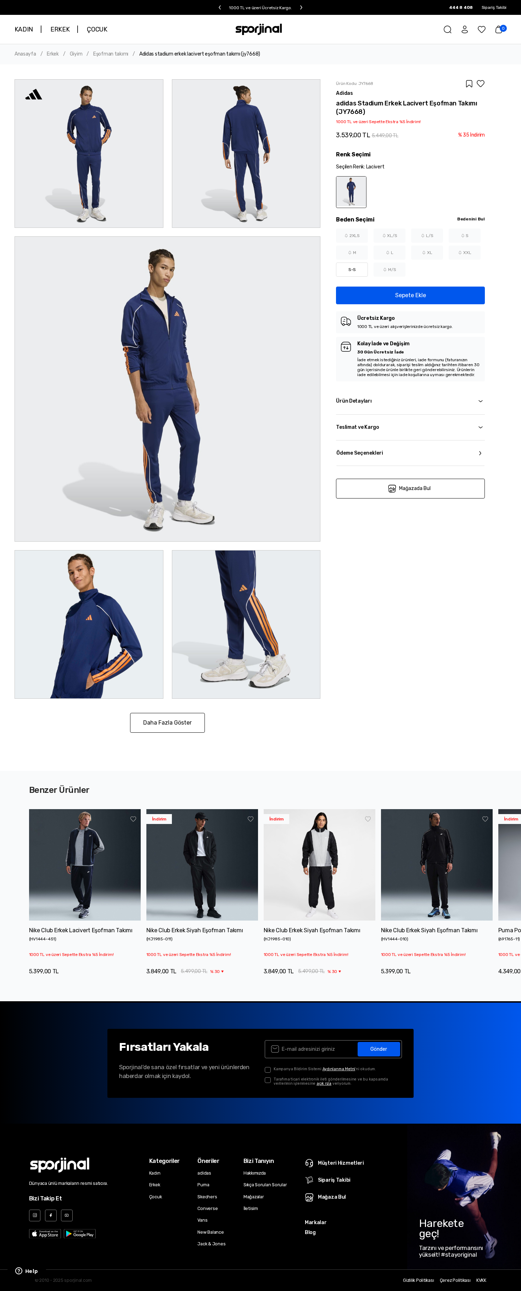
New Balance (210, 1232)
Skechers (207, 1196)
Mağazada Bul (415, 488)
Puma (203, 1184)
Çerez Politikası (455, 1280)
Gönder (378, 1049)
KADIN (24, 29)
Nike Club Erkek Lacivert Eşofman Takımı (81, 930)
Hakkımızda (254, 1173)
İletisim (250, 1208)
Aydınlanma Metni (339, 1069)
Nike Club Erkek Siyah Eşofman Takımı (194, 930)
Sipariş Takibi (494, 7)
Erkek (53, 54)
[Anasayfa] (259, 29)
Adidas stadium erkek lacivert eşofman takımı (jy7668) (199, 54)
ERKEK (59, 29)
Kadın (155, 1173)
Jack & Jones (211, 1243)
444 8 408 (461, 7)
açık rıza (323, 1083)
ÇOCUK (97, 29)
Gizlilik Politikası (418, 1280)
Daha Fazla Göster (167, 722)
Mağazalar (253, 1196)
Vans (202, 1220)
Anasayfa (25, 54)
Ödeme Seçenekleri (359, 453)
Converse (207, 1208)
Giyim (76, 54)
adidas (204, 1173)
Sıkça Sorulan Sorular (265, 1184)
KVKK (481, 1280)
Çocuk (155, 1196)
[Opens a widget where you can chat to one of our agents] (26, 1271)
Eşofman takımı (110, 54)
